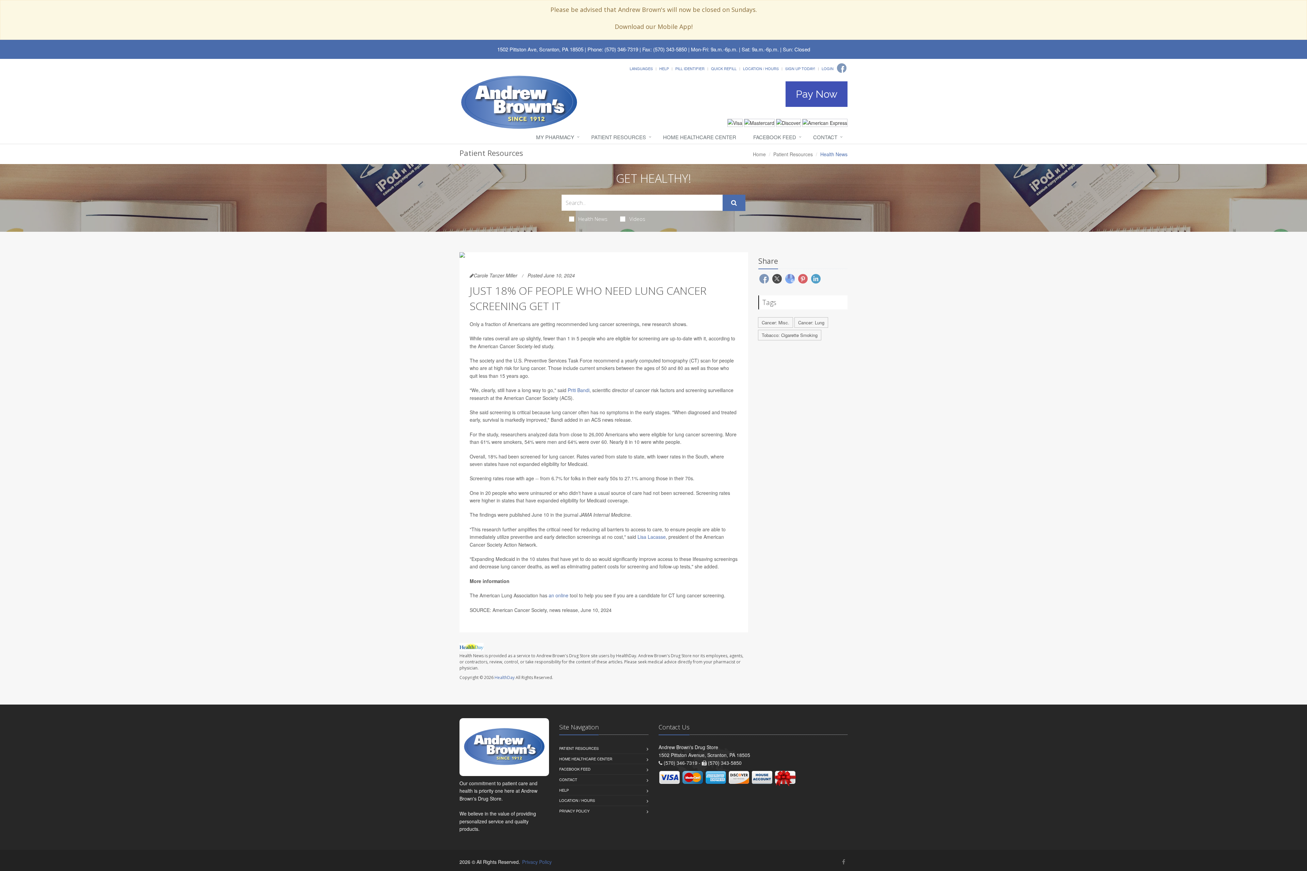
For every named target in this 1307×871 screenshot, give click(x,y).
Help (664, 68)
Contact (825, 137)
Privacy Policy (574, 810)
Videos (637, 218)
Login (828, 68)
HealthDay (505, 677)
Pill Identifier (690, 68)
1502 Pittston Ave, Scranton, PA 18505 (540, 49)
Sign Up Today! (800, 68)
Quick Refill (724, 68)
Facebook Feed (774, 137)
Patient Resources (618, 137)
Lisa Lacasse (652, 536)
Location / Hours (761, 68)
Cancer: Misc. (775, 322)
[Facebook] (841, 68)
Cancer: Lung (811, 322)
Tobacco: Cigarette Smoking (790, 335)
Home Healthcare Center (699, 137)
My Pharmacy (555, 137)
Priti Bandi (579, 390)
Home (759, 154)
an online (559, 595)
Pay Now (816, 94)
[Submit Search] (734, 203)
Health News (593, 218)
